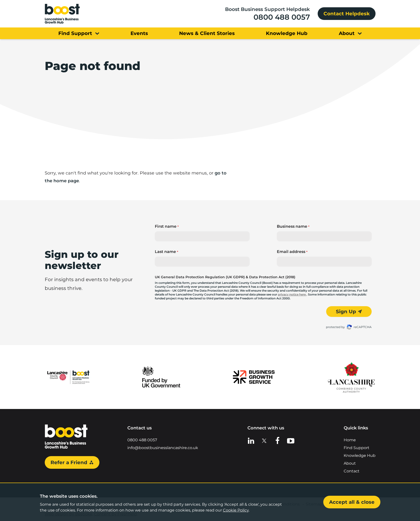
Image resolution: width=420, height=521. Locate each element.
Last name (166, 251)
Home (350, 440)
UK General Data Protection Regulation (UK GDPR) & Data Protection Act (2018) (225, 277)
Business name (293, 226)
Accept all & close (352, 502)
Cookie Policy (236, 510)
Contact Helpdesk (347, 14)
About (350, 463)
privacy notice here (292, 294)
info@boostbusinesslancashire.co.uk (162, 447)
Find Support (356, 447)
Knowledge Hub (360, 455)
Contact (351, 471)
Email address (292, 251)
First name (167, 226)
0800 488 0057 (282, 17)
